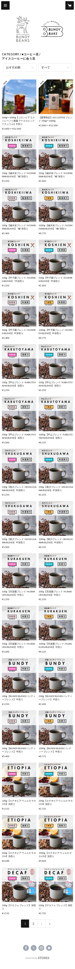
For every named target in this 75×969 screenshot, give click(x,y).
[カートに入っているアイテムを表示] (69, 5)
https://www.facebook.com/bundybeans (26, 948)
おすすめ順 (13, 67)
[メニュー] (5, 5)
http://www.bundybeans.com (49, 948)
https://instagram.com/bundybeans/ (41, 948)
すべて (45, 67)
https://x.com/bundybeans (34, 948)
